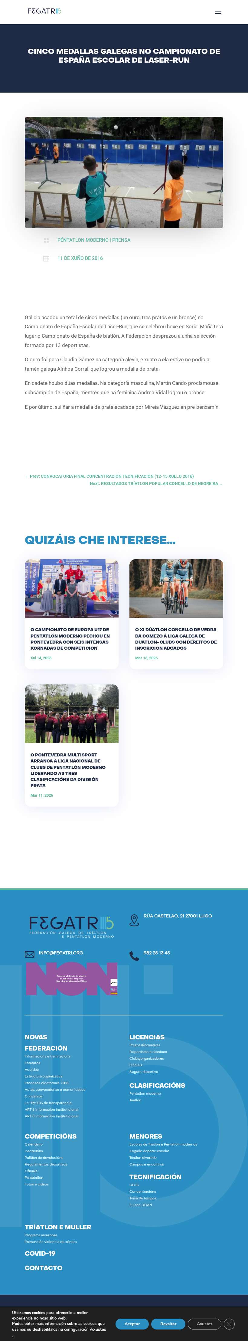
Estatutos (32, 1063)
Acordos (32, 1070)
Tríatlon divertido (143, 1158)
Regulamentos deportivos (46, 1164)
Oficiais (135, 1065)
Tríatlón (135, 1100)
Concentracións (142, 1192)
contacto (43, 1269)
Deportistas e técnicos (148, 1052)
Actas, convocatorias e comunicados (55, 1090)
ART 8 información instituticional (51, 1116)
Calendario (34, 1144)
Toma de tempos (142, 1198)
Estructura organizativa (43, 1076)
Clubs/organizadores (146, 1059)
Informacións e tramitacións (47, 1056)
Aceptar (132, 1324)
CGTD (134, 1185)
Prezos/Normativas (144, 1045)
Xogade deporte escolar (149, 1151)
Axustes (98, 1329)
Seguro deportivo (143, 1072)
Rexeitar (168, 1324)
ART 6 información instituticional (51, 1110)
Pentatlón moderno (145, 1094)
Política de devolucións (44, 1158)
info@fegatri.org (61, 953)
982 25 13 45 (157, 953)
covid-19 (40, 1254)
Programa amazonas (41, 1235)
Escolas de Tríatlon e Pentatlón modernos (163, 1144)
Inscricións (34, 1151)
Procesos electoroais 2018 (46, 1083)
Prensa (121, 240)
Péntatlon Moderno (83, 240)
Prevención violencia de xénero (51, 1242)
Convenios (34, 1096)
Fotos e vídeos (37, 1184)
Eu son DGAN (140, 1205)
